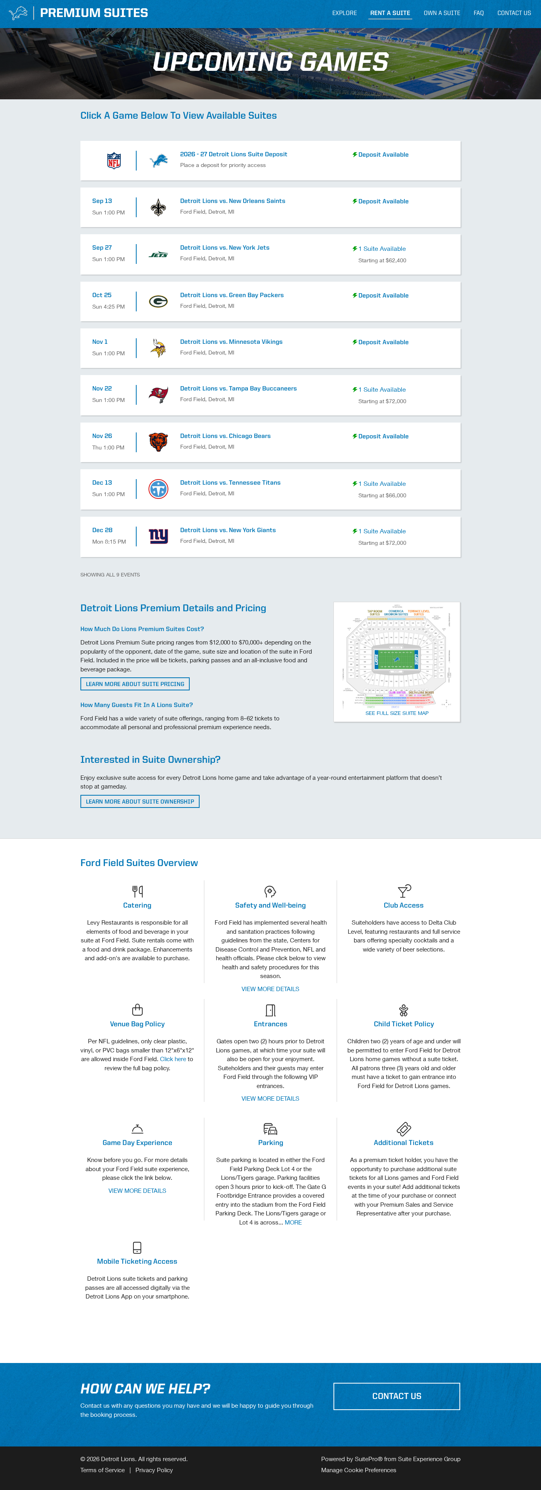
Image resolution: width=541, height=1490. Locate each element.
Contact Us (514, 13)
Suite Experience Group (429, 1458)
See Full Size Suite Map (397, 713)
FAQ (479, 13)
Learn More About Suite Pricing (135, 685)
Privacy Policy (154, 1469)
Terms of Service (102, 1469)
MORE (293, 1222)
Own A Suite (442, 13)
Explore (344, 13)
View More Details (270, 988)
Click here (173, 1058)
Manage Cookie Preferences (358, 1469)
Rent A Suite (390, 13)
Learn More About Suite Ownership (140, 802)
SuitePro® (369, 1458)
